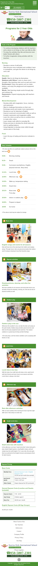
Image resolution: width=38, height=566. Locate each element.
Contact (19, 531)
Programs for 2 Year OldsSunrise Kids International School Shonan (12, 2)
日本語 (3, 7)
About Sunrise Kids (19, 521)
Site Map (19, 540)
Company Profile (19, 534)
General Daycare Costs (21, 472)
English (7, 7)
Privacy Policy (19, 537)
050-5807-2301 (20, 19)
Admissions (19, 528)
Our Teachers (19, 525)
